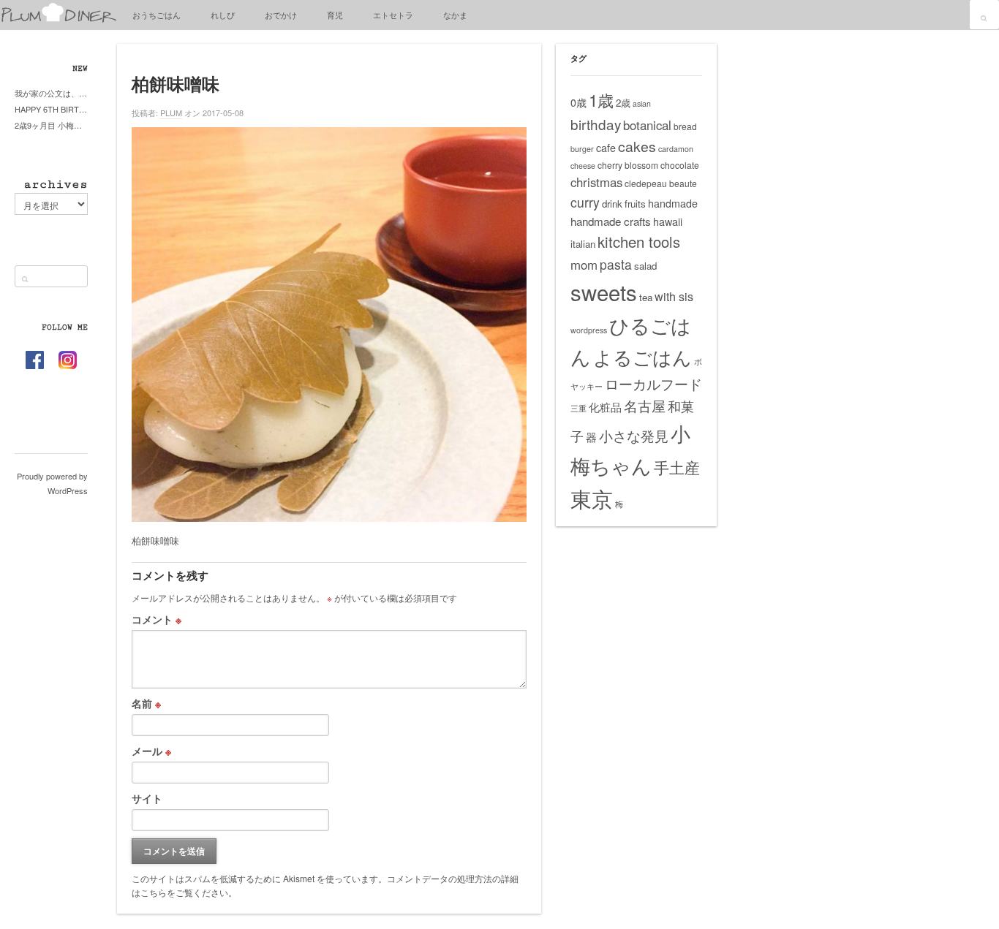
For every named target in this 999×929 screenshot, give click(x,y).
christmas (596, 182)
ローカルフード (653, 383)
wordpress (588, 330)
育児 (335, 14)
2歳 (623, 103)
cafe (606, 147)
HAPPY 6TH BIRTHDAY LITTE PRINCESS (51, 109)
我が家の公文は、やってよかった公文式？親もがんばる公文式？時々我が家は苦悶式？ (51, 93)
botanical (647, 125)
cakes (637, 146)
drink (612, 204)
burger (582, 148)
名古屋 (645, 405)
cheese (582, 165)
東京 (591, 497)
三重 (578, 408)
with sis (674, 296)
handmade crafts (610, 221)
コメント (156, 619)
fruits (635, 204)
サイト (147, 798)
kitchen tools (638, 241)
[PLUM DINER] (58, 19)
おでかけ (281, 14)
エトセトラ (393, 14)
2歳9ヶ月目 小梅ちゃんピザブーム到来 (51, 125)
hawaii (667, 221)
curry (585, 202)
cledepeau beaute (661, 183)
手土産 (677, 467)
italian (582, 244)
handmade (673, 203)
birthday (595, 124)
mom (583, 264)
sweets (603, 291)
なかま (455, 14)
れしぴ (223, 14)
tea (645, 297)
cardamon (675, 148)
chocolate (679, 165)
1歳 (601, 99)
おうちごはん (156, 14)
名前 (146, 703)
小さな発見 (633, 435)
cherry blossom (627, 165)
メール (151, 750)
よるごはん (642, 356)
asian (642, 103)
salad (645, 266)
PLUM (171, 112)
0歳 (578, 102)
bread (685, 126)
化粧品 (605, 406)
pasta (616, 264)
